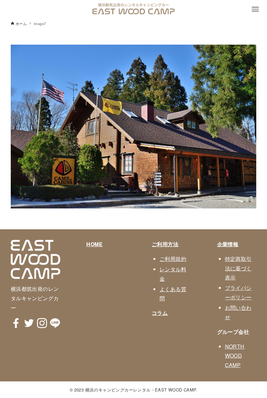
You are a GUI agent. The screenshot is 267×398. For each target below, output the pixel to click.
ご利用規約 (173, 259)
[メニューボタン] (255, 9)
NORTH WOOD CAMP (235, 356)
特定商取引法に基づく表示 (238, 268)
